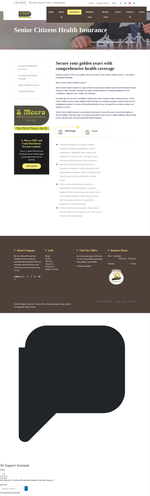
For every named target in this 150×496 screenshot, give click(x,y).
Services (124, 42)
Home (51, 12)
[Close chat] (6, 477)
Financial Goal (90, 14)
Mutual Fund (105, 14)
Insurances (74, 12)
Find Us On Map (85, 266)
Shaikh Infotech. (30, 307)
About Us (61, 14)
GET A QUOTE (20, 3)
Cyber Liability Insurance (28, 85)
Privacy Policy (120, 301)
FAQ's (114, 3)
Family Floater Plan (26, 91)
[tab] (69, 132)
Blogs (141, 12)
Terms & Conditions (104, 301)
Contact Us (130, 14)
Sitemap (132, 301)
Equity (118, 12)
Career (91, 3)
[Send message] (26, 488)
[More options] (1, 477)
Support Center (103, 3)
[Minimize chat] (3, 476)
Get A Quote (31, 166)
